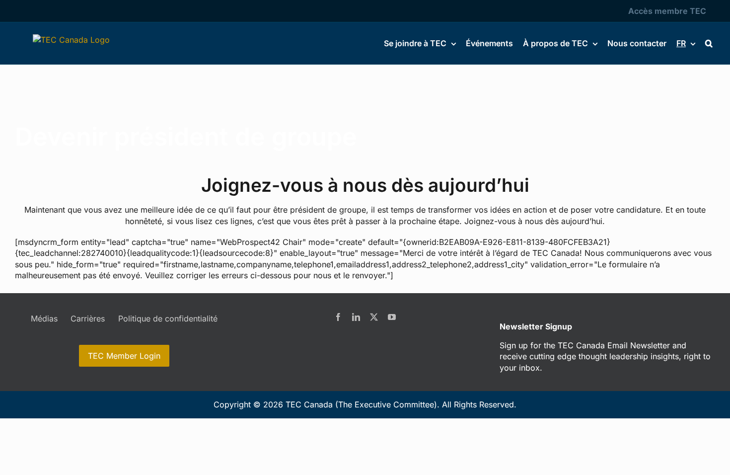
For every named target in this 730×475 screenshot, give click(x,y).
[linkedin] (356, 317)
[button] (709, 43)
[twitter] (374, 317)
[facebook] (338, 317)
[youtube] (392, 317)
